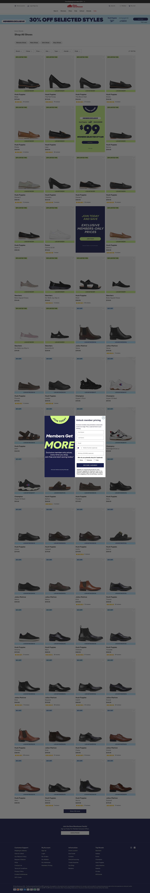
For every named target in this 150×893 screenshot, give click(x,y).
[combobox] (79, 448)
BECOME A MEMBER (90, 465)
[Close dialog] (103, 417)
